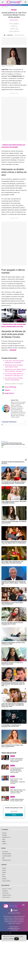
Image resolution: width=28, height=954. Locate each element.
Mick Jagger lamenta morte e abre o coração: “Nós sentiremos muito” (17, 791)
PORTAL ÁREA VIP (5, 885)
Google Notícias (9, 393)
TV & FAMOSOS (4, 829)
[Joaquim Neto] (5, 35)
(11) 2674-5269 (14, 930)
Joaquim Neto (10, 35)
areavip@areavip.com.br (14, 928)
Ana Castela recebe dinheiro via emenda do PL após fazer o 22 (14, 374)
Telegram (7, 390)
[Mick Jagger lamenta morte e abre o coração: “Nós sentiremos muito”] (5, 788)
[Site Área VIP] (14, 2)
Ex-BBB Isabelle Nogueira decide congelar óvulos (17, 800)
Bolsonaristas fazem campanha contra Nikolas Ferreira (14, 366)
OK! (17, 938)
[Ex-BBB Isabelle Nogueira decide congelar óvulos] (5, 798)
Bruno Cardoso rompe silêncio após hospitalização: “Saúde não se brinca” (17, 781)
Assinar (14, 814)
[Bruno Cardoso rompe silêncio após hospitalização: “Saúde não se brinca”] (5, 778)
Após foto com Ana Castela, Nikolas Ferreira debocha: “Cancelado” (15, 370)
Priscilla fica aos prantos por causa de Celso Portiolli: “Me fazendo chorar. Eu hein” (17, 770)
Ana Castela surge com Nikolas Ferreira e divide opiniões (14, 379)
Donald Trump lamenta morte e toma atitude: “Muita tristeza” (16, 760)
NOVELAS (3, 848)
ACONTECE (3, 864)
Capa (2, 6)
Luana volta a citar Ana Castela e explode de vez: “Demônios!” (14, 361)
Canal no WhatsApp (10, 387)
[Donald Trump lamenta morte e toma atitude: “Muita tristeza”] (5, 757)
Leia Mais (11, 938)
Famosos (6, 6)
